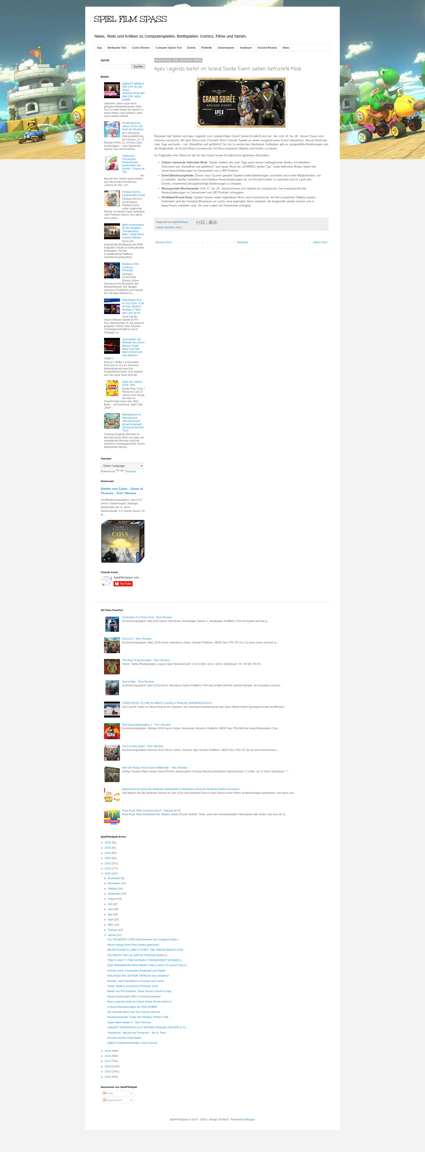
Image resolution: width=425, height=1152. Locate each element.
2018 (108, 1056)
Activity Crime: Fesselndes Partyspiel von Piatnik (136, 970)
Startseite (242, 242)
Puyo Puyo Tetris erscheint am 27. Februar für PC (151, 810)
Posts (109, 1093)
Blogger (250, 1119)
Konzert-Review (267, 47)
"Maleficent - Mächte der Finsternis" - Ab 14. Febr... (137, 1032)
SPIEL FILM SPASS (130, 19)
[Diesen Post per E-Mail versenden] (198, 222)
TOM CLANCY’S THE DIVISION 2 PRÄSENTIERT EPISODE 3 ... (145, 960)
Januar (112, 935)
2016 (108, 1066)
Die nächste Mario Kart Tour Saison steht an (133, 1012)
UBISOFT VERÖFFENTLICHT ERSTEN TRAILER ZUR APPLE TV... (147, 1027)
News (286, 47)
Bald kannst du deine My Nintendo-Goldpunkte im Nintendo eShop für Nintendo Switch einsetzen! (181, 789)
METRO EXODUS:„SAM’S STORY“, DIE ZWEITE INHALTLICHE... (146, 949)
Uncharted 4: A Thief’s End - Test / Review (147, 617)
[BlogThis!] (202, 222)
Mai (110, 914)
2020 (108, 873)
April (111, 919)
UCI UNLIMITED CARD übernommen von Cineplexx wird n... (143, 939)
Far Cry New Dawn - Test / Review (142, 746)
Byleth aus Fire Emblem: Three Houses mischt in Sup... (140, 991)
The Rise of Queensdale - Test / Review (146, 660)
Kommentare (114, 1100)
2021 (108, 868)
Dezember (114, 878)
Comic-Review (141, 47)
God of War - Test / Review (138, 681)
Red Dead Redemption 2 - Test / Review (146, 724)
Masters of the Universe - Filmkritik (130, 267)
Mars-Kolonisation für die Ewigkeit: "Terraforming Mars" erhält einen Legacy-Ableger (133, 231)
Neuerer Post (163, 242)
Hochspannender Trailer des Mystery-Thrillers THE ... (139, 1017)
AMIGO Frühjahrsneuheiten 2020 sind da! (132, 1043)
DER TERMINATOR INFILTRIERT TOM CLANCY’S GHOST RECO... (147, 965)
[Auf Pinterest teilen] (215, 222)
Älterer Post (320, 242)
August (112, 898)
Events (191, 47)
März (111, 924)
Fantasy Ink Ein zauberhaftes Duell (133, 193)
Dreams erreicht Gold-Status (124, 1037)
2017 (108, 1061)
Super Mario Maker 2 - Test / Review (129, 1022)
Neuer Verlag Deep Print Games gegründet (133, 944)
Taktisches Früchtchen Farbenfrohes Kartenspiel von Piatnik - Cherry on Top (133, 163)
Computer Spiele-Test (168, 47)
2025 (108, 847)
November (114, 883)
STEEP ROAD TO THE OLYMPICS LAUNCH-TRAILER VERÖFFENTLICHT (167, 703)
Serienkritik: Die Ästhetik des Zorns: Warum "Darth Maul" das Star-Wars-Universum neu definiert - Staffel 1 (124, 349)
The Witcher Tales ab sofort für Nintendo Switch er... (138, 955)
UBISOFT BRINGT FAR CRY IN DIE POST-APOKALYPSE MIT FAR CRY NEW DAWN (133, 91)
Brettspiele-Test (117, 47)
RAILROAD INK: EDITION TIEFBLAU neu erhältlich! (138, 975)
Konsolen (169, 227)
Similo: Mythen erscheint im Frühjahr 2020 (132, 986)
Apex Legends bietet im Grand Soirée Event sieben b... (140, 1001)
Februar (113, 930)
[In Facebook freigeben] (211, 222)
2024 (108, 853)
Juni (111, 909)
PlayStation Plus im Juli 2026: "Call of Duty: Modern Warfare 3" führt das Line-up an (133, 306)
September (115, 893)
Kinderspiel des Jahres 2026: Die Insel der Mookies (132, 126)
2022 (108, 863)
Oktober (113, 888)
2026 (108, 842)
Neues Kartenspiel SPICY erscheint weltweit (133, 996)
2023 (108, 858)
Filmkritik (206, 47)
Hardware (246, 47)
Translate (130, 471)
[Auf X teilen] (207, 222)
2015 (108, 1071)
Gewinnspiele (226, 47)
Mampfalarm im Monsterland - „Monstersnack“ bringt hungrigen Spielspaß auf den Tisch (133, 422)
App (99, 47)
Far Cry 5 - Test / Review (136, 638)
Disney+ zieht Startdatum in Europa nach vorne (135, 981)
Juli (110, 904)
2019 (108, 1050)
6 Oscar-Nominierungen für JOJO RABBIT (132, 1006)
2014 (108, 1076)
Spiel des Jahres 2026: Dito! (132, 383)
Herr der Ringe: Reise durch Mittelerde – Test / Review (154, 767)
